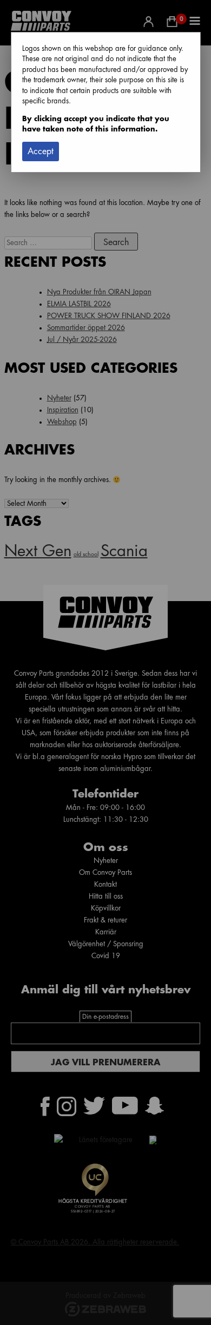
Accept (41, 151)
